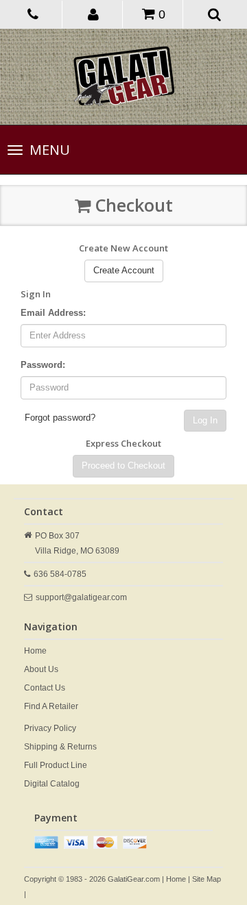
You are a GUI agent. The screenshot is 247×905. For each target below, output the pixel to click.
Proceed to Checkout (123, 465)
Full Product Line (55, 765)
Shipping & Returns (60, 747)
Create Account (123, 270)
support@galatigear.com (81, 597)
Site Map (206, 879)
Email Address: (53, 313)
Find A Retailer (51, 706)
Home (35, 651)
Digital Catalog (52, 784)
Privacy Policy (50, 728)
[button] (93, 13)
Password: (43, 365)
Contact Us (44, 688)
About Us (41, 669)
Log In (205, 420)
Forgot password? (60, 417)
